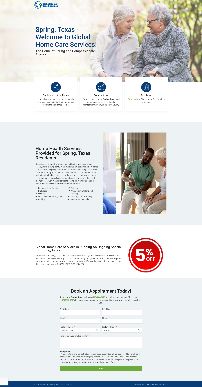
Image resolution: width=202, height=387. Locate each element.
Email (62, 318)
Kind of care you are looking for (74, 336)
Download (132, 99)
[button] (106, 173)
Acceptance (65, 351)
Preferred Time (109, 327)
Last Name (107, 309)
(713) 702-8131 (67, 300)
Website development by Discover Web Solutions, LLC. (150, 384)
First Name (65, 309)
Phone (105, 318)
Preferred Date (67, 327)
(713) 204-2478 (98, 297)
